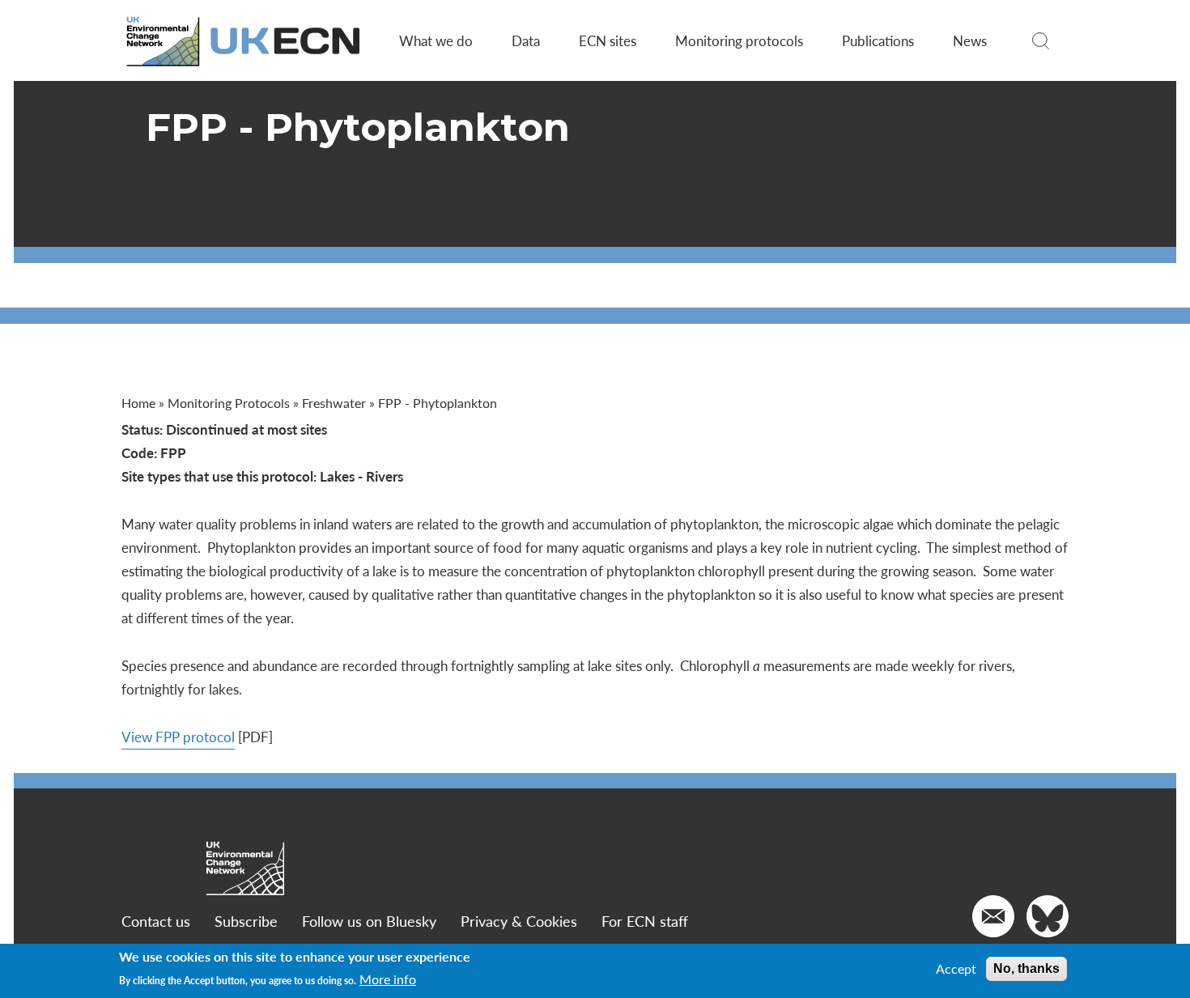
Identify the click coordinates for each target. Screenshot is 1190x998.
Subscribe (246, 921)
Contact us (155, 921)
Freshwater (334, 402)
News (970, 40)
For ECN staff (644, 921)
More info (387, 979)
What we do (436, 40)
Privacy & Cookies (519, 921)
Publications (878, 40)
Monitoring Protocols (229, 402)
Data (526, 40)
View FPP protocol (178, 736)
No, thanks (1026, 968)
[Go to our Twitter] (1047, 916)
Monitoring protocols (739, 40)
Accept (956, 969)
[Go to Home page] (244, 41)
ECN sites (607, 40)
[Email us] (993, 916)
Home (138, 402)
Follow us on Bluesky (369, 921)
